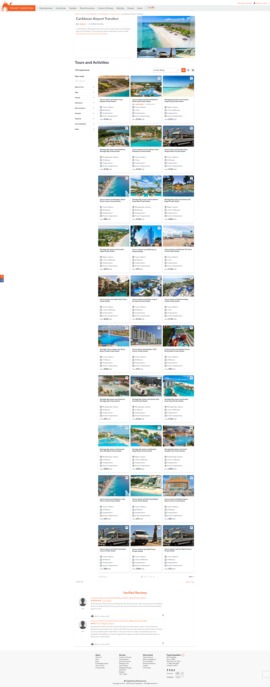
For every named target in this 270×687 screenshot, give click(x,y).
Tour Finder (123, 674)
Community (147, 668)
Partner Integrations (149, 659)
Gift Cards (122, 670)
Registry (122, 672)
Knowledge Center (101, 664)
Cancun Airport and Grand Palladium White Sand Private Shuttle (118, 598)
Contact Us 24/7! (172, 665)
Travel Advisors (148, 657)
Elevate (130, 8)
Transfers (73, 8)
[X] (170, 670)
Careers (145, 666)
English (178, 677)
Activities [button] (60, 8)
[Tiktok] (174, 670)
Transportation (124, 659)
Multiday (120, 8)
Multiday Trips (124, 664)
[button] (2, 277)
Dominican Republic (90, 14)
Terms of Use (99, 666)
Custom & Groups (105, 8)
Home (78, 14)
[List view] (193, 70)
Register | (259, 3)
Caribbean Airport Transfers (132, 14)
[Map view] (188, 70)
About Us (98, 657)
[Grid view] (183, 70)
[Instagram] (172, 670)
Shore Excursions (87, 8)
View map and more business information (92, 34)
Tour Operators (148, 661)
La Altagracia (105, 14)
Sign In (265, 3)
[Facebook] (168, 670)
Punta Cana (116, 14)
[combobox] (179, 677)
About (139, 8)
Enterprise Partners (149, 664)
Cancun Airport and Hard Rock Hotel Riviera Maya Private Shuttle (119, 621)
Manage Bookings (125, 668)
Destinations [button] (44, 8)
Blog (97, 661)
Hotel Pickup (123, 666)
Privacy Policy (100, 668)
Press (97, 659)
